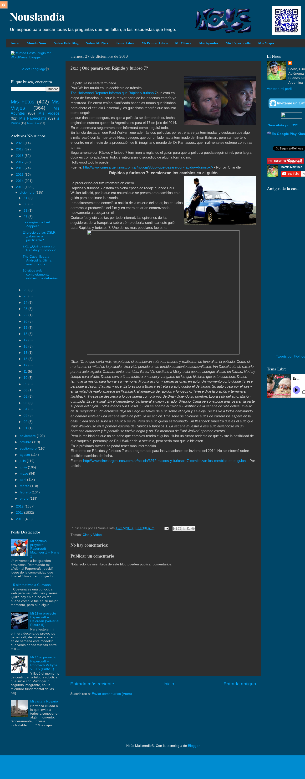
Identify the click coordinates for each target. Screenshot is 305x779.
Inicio (14, 43)
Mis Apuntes (208, 43)
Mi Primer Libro (155, 43)
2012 (20, 506)
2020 (20, 143)
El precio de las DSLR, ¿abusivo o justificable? (39, 236)
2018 (20, 156)
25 (26, 296)
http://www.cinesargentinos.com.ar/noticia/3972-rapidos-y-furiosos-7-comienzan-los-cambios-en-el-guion (164, 461)
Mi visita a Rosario (44, 701)
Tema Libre (125, 43)
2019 (20, 149)
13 (26, 359)
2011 (20, 512)
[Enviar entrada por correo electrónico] (166, 528)
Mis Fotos (22, 102)
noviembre (28, 436)
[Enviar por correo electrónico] (175, 528)
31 (26, 198)
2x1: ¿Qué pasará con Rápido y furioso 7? (39, 248)
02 (26, 422)
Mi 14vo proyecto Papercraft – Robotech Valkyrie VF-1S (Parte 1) (43, 663)
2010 (20, 519)
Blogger (193, 746)
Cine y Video (92, 535)
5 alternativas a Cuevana (32, 585)
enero (25, 498)
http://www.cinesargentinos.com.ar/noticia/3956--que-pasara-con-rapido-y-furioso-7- (148, 167)
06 (26, 396)
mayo (24, 473)
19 (26, 327)
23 (26, 309)
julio (23, 461)
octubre (26, 442)
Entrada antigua (240, 683)
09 (26, 384)
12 (26, 365)
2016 (20, 168)
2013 (20, 187)
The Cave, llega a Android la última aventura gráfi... (37, 260)
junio (24, 467)
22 (26, 315)
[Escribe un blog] (179, 528)
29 (26, 210)
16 (26, 346)
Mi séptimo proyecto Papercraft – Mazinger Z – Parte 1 (44, 548)
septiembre (29, 448)
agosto (25, 454)
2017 (20, 162)
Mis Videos (49, 113)
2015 (20, 174)
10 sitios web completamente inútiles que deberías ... (40, 276)
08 (26, 390)
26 (26, 290)
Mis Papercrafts (238, 43)
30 (26, 204)
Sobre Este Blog (66, 43)
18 (26, 334)
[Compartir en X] (184, 528)
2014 (20, 181)
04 (26, 409)
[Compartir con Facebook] (188, 528)
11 (26, 371)
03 (26, 415)
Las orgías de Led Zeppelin (36, 224)
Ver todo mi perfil (279, 89)
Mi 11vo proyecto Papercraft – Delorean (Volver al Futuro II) (44, 619)
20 (26, 321)
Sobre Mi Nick (97, 43)
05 (26, 403)
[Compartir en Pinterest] (193, 528)
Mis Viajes (266, 43)
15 (26, 352)
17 (26, 340)
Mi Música (183, 43)
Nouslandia (37, 16)
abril (23, 480)
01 (26, 428)
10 (26, 377)
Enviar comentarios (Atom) (112, 694)
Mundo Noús (36, 43)
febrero (26, 492)
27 (26, 217)
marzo (25, 486)
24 (26, 302)
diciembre (28, 192)
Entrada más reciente (92, 683)
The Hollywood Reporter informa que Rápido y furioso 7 (114, 93)
